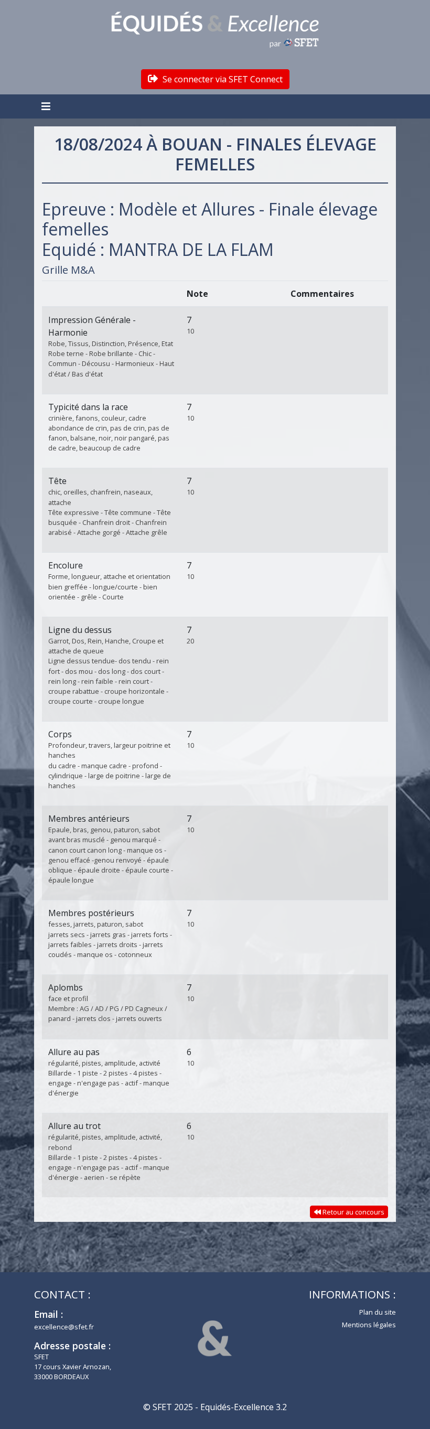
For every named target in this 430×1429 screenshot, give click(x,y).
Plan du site (377, 1312)
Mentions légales (369, 1324)
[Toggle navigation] (47, 106)
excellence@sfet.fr (64, 1326)
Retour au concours (352, 1212)
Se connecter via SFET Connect (221, 79)
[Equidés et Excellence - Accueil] (215, 30)
